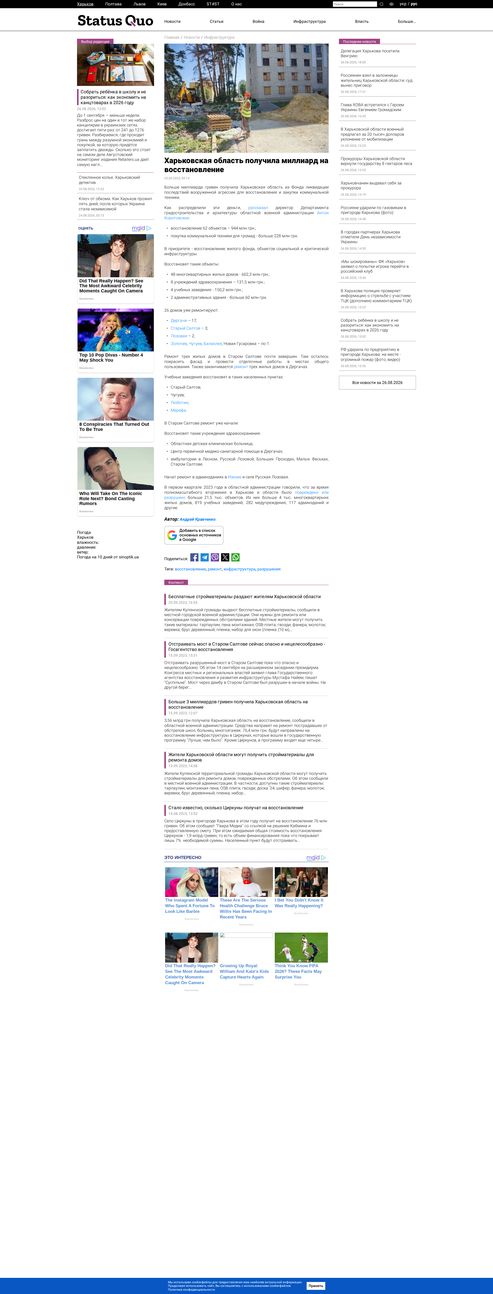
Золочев (179, 343)
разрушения (269, 569)
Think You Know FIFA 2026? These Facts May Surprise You (298, 971)
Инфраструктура (309, 21)
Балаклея (213, 343)
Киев (162, 4)
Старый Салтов (185, 328)
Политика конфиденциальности (191, 1289)
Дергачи (179, 320)
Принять (316, 1286)
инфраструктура (239, 569)
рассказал (258, 207)
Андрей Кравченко (198, 519)
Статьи (216, 21)
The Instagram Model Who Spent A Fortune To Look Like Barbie (190, 906)
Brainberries (192, 918)
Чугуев (195, 343)
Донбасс (186, 4)
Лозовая (179, 335)
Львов (140, 4)
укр (403, 3)
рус (414, 3)
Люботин (179, 402)
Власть (362, 21)
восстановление (190, 569)
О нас (236, 4)
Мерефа (178, 410)
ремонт (241, 366)
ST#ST (213, 4)
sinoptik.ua (129, 557)
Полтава (113, 4)
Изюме (234, 477)
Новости (172, 21)
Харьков (85, 4)
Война (258, 21)
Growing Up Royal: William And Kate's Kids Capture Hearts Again (244, 971)
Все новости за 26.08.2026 (377, 382)
